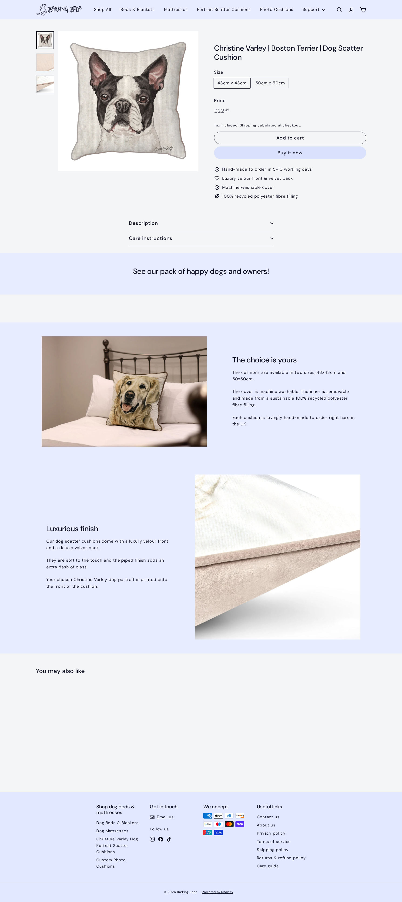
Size (218, 72)
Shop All (102, 9)
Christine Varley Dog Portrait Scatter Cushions (117, 845)
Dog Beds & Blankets (117, 822)
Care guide (268, 866)
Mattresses (176, 9)
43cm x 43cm (232, 83)
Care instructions (150, 238)
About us (266, 825)
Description (143, 223)
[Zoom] (128, 101)
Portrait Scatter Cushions (224, 9)
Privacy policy (271, 833)
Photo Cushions (276, 9)
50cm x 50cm (270, 83)
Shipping (248, 125)
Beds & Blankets (138, 9)
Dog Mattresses (112, 830)
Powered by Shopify (217, 892)
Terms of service (274, 841)
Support (312, 9)
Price (220, 100)
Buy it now (290, 153)
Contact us (268, 816)
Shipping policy (272, 849)
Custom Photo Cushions (111, 863)
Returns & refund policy (281, 857)
